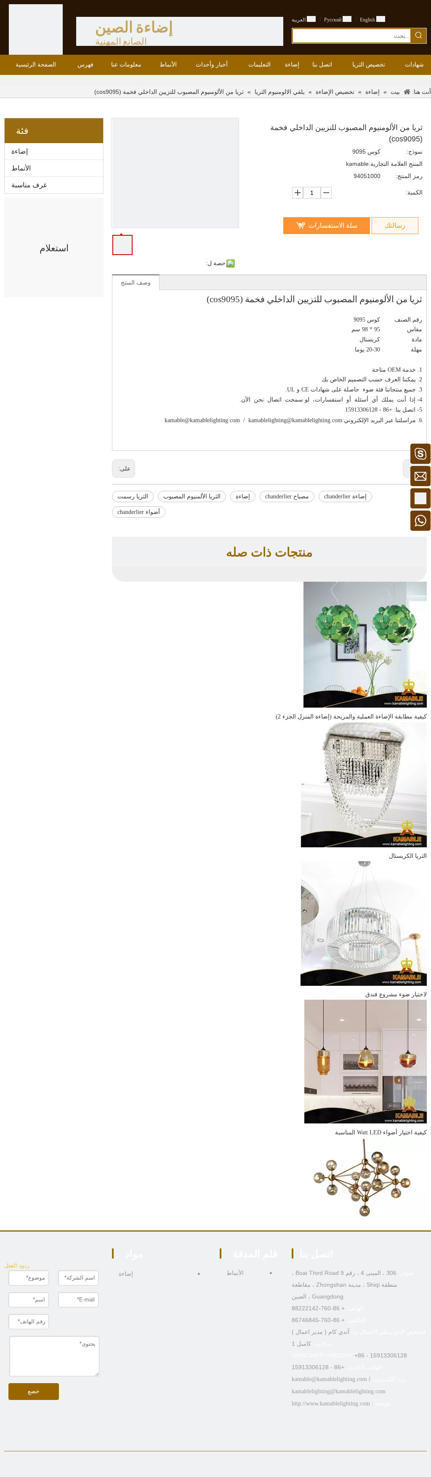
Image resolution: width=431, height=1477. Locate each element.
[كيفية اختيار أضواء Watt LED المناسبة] (365, 1121)
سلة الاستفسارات (333, 225)
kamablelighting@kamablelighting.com (295, 420)
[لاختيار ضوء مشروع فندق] (364, 984)
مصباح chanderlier (287, 496)
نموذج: (415, 151)
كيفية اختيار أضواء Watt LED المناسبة (381, 1132)
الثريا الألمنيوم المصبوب (192, 496)
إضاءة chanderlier (345, 496)
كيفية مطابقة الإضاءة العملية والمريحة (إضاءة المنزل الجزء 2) (351, 716)
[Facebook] (235, 1466)
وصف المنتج (136, 282)
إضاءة (19, 151)
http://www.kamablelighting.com (331, 1403)
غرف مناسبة (29, 185)
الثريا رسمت (132, 496)
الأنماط (21, 168)
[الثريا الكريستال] (364, 845)
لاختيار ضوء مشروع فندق (396, 994)
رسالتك (395, 225)
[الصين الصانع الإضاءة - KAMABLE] (36, 31)
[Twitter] (209, 1466)
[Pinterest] (196, 1466)
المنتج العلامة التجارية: (396, 163)
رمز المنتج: (409, 176)
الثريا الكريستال (408, 856)
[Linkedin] (222, 1466)
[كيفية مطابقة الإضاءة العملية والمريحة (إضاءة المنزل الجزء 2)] (365, 706)
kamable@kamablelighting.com (202, 420)
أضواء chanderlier (138, 512)
